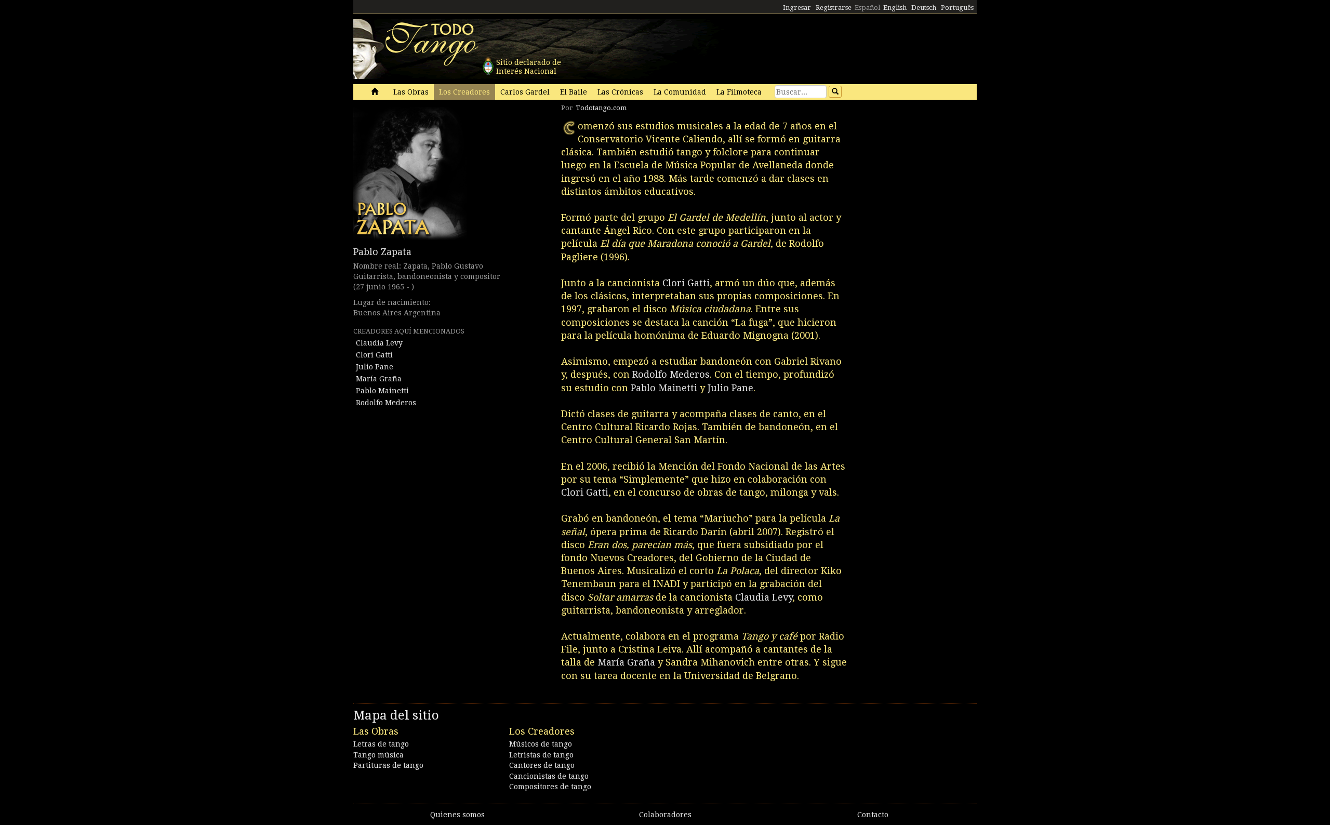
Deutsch (923, 7)
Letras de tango (381, 744)
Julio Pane (374, 367)
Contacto (872, 814)
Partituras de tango (388, 765)
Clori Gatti (374, 355)
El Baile (573, 92)
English (895, 7)
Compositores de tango (550, 786)
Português (957, 7)
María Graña (379, 379)
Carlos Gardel (525, 92)
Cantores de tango (542, 765)
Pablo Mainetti (382, 391)
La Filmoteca (739, 92)
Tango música (378, 755)
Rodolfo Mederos (386, 402)
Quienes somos (457, 814)
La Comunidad (680, 92)
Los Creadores (464, 92)
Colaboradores (665, 814)
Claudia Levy (379, 343)
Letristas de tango (541, 755)
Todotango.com (601, 108)
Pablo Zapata (382, 251)
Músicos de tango (540, 744)
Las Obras (411, 92)
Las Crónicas (620, 92)
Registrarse (834, 7)
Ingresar (797, 7)
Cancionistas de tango (549, 776)
